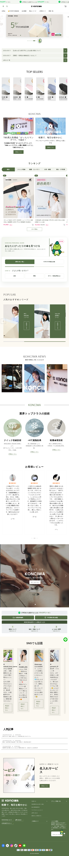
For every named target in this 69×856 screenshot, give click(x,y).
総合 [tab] (8, 169)
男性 (34, 275)
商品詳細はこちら (16, 708)
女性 (14, 275)
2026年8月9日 (7, 746)
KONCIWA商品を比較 (49, 261)
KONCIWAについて (7, 819)
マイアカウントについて (37, 809)
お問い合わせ (18, 819)
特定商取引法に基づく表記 (38, 804)
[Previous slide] (3, 321)
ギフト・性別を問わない (54, 275)
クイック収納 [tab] (21, 169)
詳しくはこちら (34, 582)
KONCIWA (18, 734)
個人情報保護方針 (36, 807)
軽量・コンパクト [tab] (34, 169)
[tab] (33, 604)
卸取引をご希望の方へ (37, 815)
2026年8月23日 (7, 734)
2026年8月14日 (7, 740)
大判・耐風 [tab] (47, 169)
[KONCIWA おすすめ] (34, 25)
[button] (3, 6)
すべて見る (34, 229)
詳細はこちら (18, 152)
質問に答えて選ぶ (19, 261)
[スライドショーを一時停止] (39, 41)
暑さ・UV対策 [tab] (60, 169)
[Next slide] (37, 538)
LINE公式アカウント (7, 823)
